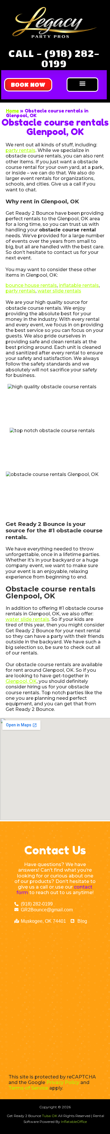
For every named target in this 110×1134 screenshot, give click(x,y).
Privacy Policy (62, 1082)
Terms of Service (28, 1088)
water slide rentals (59, 291)
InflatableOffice (74, 1121)
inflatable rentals (79, 285)
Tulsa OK (50, 1116)
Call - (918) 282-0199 (53, 58)
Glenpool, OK (21, 681)
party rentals (20, 150)
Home (12, 111)
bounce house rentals (31, 285)
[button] (28, 84)
